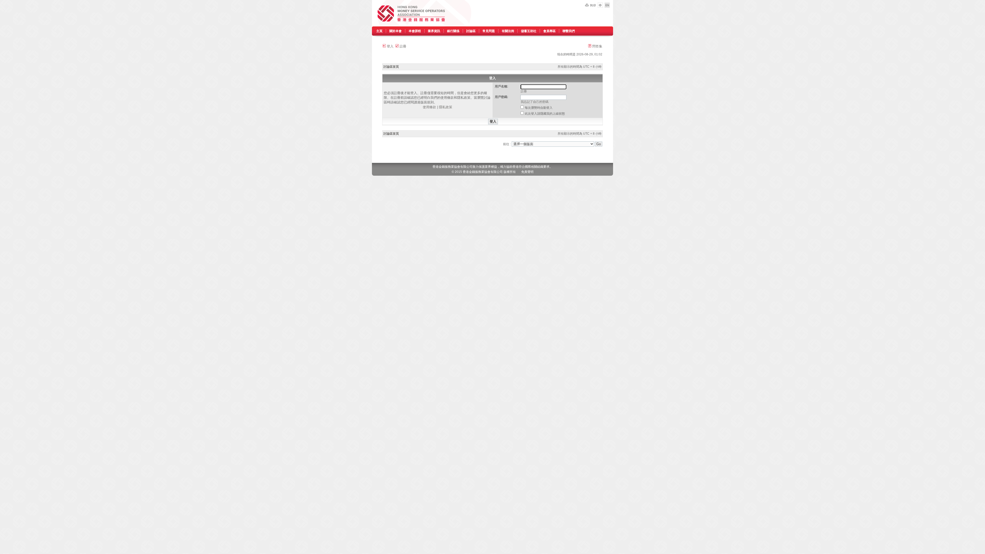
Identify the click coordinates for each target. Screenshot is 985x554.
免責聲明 (527, 172)
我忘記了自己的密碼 (534, 102)
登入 (389, 46)
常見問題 (488, 31)
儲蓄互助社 (528, 31)
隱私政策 (445, 107)
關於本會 (395, 31)
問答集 (596, 46)
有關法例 (508, 31)
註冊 (402, 46)
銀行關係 (453, 31)
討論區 (471, 31)
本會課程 (415, 31)
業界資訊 (434, 31)
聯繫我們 (569, 31)
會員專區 (549, 31)
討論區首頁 (391, 66)
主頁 (379, 31)
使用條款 (429, 107)
